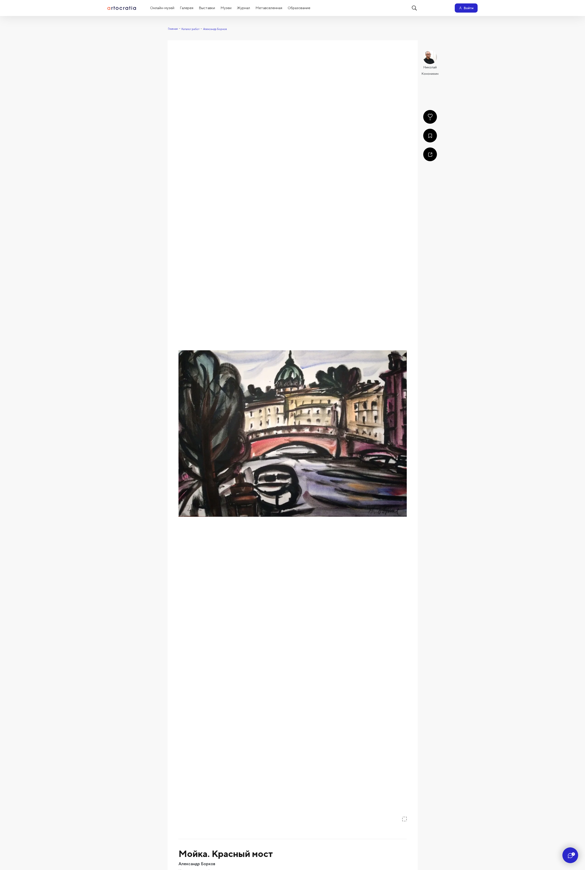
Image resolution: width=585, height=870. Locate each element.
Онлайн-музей (162, 8)
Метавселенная (268, 8)
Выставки (207, 8)
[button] (292, 433)
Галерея (186, 8)
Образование (299, 8)
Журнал (243, 8)
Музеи (226, 8)
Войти (468, 8)
